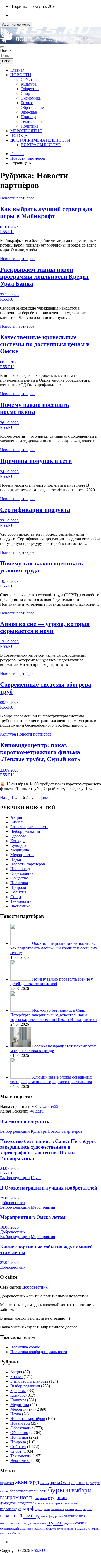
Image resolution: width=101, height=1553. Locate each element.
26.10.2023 (9, 423)
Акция (16, 817)
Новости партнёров (17, 198)
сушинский (9, 1528)
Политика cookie (25, 1347)
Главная (17, 70)
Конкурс (17, 840)
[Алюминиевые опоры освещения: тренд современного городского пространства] (21, 1077)
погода (27, 1523)
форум (51, 1528)
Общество (30, 89)
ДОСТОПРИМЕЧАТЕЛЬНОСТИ (40, 140)
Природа (28, 117)
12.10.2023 (9, 642)
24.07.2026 (9, 1168)
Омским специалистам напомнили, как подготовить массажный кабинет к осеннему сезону (53, 948)
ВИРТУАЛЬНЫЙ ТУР (41, 145)
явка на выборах (10, 1533)
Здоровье (29, 112)
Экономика (31, 98)
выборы (81, 1490)
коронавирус (10, 1509)
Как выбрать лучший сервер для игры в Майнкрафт (46, 212)
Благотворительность (29, 826)
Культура (29, 84)
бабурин (95, 1483)
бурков (59, 1490)
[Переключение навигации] (2, 47)
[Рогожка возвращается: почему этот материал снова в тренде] (21, 1046)
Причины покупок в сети (36, 460)
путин (55, 1522)
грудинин (57, 1497)
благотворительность (28, 1491)
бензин (4, 1491)
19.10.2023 (9, 581)
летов (47, 1509)
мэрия (87, 1509)
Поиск (5, 50)
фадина (39, 1528)
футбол (61, 1528)
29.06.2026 (9, 1198)
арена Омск (60, 1482)
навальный (11, 1516)
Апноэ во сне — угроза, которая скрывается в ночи (45, 627)
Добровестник (12, 1202)
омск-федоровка (52, 1516)
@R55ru (36, 1111)
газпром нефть (17, 1497)
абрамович (7, 1483)
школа (81, 1528)
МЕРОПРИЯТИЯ (26, 131)
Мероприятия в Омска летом (33, 1217)
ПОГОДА (19, 135)
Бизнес (27, 103)
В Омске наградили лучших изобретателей (48, 1188)
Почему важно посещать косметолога (34, 408)
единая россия (44, 1503)
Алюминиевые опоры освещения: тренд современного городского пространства (51, 1079)
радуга (69, 1523)
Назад (5, 797)
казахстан (71, 1503)
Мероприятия (22, 854)
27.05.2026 (9, 1262)
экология (92, 1528)
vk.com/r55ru (51, 1106)
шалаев (71, 1528)
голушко (41, 1498)
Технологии (31, 121)
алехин (44, 1483)
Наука (15, 859)
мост (78, 1509)
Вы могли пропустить (24, 1121)
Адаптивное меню (16, 24)
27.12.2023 (9, 294)
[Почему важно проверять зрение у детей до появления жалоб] (21, 979)
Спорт (26, 93)
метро (69, 1509)
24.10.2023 (9, 472)
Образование (32, 107)
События (29, 79)
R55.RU (7, 231)
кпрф (28, 1508)
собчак (81, 1523)
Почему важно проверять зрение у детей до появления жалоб (51, 981)
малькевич (57, 1509)
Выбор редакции (25, 831)
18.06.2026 (9, 1227)
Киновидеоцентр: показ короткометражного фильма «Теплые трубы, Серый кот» (40, 752)
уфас (30, 1528)
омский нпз (74, 1516)
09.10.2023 (9, 702)
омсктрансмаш (10, 1523)
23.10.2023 (9, 521)
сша (23, 1528)
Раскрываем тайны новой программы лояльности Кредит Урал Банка (44, 276)
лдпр (38, 1509)
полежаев (39, 1523)
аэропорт (80, 1482)
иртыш (59, 1503)
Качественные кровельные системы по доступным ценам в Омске (45, 344)
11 (36, 797)
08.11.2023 (9, 362)
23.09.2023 (9, 770)
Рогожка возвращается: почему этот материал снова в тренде (53, 1048)
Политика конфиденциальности (38, 1351)
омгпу (31, 1515)
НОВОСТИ (20, 75)
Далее (44, 797)
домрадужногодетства (17, 1503)
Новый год (20, 868)
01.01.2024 (9, 227)
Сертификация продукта (35, 509)
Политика (29, 126)
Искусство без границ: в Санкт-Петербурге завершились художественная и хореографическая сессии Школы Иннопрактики (53, 1015)
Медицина (19, 850)
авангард (27, 1481)
